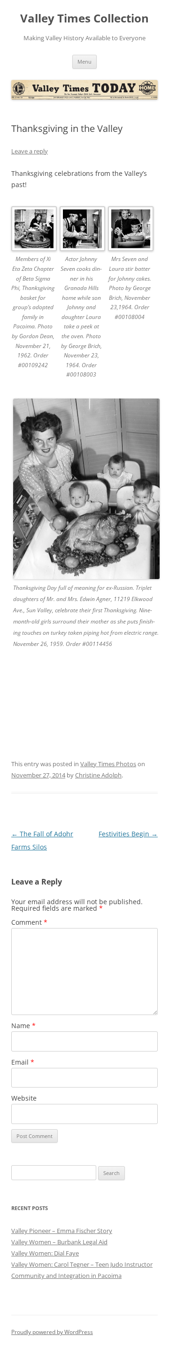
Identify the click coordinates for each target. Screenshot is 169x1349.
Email (22, 1062)
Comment (29, 922)
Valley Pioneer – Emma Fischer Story (61, 1230)
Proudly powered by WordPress (52, 1332)
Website (24, 1098)
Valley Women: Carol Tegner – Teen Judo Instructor (82, 1264)
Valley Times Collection (84, 18)
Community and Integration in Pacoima (66, 1275)
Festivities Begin (128, 833)
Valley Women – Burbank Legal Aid (59, 1242)
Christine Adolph (98, 775)
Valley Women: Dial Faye (45, 1253)
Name (23, 1025)
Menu (84, 61)
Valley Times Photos (108, 764)
